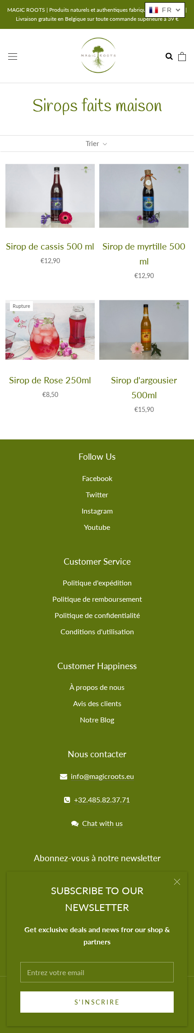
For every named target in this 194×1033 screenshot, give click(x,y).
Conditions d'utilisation (97, 631)
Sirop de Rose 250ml (50, 379)
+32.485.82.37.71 (102, 799)
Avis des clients (97, 703)
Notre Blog (97, 719)
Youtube (97, 527)
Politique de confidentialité (97, 615)
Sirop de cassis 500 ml (50, 246)
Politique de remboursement (97, 598)
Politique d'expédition (97, 582)
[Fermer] (177, 881)
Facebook (97, 478)
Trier (93, 143)
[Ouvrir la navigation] (12, 56)
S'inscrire (97, 1002)
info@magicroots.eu (102, 776)
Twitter (97, 494)
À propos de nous (97, 687)
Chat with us (102, 823)
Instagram (97, 510)
